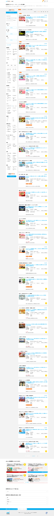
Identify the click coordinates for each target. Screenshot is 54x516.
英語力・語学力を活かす (9, 167)
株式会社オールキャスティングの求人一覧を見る (31, 39)
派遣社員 (14, 89)
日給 (11, 65)
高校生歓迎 (14, 74)
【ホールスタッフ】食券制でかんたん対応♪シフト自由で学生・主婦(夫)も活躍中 (36, 193)
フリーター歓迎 (9, 81)
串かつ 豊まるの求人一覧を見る (29, 332)
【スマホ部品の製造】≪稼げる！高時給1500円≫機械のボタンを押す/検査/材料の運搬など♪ (36, 163)
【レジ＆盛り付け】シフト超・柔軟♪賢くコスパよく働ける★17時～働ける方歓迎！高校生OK (36, 221)
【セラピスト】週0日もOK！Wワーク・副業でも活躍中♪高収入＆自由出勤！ (36, 177)
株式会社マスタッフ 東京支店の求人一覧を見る (31, 83)
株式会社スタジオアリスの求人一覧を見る (30, 97)
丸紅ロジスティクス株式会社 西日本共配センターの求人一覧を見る (34, 423)
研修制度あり (14, 153)
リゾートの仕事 (9, 100)
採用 (28, 512)
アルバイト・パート (9, 87)
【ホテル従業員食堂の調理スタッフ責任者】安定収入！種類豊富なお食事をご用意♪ (36, 280)
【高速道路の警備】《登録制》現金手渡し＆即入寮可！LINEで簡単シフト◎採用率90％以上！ (36, 382)
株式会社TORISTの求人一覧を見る (30, 214)
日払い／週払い (14, 69)
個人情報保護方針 (35, 512)
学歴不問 (8, 77)
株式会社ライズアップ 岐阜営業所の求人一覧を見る (32, 407)
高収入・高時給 (9, 69)
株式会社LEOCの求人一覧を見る (29, 289)
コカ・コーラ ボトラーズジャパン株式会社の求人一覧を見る (33, 156)
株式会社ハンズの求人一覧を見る (29, 127)
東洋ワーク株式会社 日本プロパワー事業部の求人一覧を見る (33, 303)
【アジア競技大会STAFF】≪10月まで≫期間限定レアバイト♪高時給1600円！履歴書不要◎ (36, 207)
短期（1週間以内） (15, 49)
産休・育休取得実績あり (14, 162)
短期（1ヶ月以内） (9, 52)
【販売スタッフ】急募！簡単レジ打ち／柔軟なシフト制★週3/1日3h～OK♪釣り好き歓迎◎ (36, 60)
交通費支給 (8, 155)
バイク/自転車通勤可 (9, 146)
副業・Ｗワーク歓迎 (14, 81)
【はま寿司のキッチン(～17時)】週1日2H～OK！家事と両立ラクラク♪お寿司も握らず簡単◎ (36, 339)
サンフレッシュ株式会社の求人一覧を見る (30, 25)
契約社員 (8, 89)
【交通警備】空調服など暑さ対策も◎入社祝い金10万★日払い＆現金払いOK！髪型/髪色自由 (36, 398)
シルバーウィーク (14, 59)
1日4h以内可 (14, 95)
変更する (12, 27)
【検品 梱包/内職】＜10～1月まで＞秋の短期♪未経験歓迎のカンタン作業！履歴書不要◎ (36, 18)
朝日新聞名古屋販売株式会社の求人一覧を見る (31, 273)
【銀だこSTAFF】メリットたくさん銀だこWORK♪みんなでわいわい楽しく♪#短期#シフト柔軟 (36, 46)
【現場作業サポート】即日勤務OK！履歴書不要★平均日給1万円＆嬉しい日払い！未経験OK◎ (36, 310)
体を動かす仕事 (9, 98)
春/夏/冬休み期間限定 (15, 54)
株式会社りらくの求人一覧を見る (29, 258)
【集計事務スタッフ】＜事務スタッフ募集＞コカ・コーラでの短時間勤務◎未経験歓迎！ (36, 444)
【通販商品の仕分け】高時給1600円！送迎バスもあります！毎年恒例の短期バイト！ (36, 430)
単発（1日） (8, 49)
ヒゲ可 (14, 139)
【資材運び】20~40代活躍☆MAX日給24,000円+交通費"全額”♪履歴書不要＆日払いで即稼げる (36, 118)
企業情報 (19, 512)
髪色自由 (8, 136)
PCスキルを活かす (15, 167)
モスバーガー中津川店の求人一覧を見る (30, 228)
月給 (15, 65)
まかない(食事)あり (9, 153)
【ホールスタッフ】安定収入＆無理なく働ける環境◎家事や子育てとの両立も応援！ (36, 325)
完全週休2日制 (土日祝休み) (9, 113)
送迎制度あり (14, 155)
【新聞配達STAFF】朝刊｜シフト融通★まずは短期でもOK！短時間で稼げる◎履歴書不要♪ (36, 265)
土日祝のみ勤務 (9, 108)
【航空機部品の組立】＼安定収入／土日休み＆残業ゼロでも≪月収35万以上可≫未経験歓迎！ (36, 134)
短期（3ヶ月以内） (15, 52)
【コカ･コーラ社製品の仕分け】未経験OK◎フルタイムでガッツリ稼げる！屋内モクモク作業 (36, 148)
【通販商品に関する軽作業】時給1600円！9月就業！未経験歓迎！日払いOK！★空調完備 (36, 32)
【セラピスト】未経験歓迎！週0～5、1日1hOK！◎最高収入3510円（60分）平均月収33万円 (36, 249)
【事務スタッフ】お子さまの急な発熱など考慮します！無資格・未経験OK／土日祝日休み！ (36, 414)
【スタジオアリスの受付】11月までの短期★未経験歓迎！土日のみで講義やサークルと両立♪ (36, 90)
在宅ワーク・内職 (14, 98)
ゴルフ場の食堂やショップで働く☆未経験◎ (27, 9)
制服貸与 (8, 158)
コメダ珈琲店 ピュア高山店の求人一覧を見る (31, 361)
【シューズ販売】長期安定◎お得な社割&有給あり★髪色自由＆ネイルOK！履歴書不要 (36, 235)
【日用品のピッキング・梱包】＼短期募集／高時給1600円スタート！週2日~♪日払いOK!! (36, 76)
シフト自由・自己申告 (9, 110)
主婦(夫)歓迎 (14, 77)
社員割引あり (14, 158)
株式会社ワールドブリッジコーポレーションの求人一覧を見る (33, 186)
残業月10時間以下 (14, 100)
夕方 (13, 119)
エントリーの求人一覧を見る (29, 437)
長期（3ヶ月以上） (9, 54)
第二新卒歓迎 (9, 82)
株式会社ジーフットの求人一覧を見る (30, 242)
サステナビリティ (25, 512)
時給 (8, 65)
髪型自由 (14, 136)
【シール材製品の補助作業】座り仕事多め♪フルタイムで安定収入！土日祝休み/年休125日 (36, 296)
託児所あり (8, 161)
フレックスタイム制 (14, 110)
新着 (41, 11)
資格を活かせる (14, 169)
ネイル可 (8, 139)
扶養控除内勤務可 (9, 96)
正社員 (14, 87)
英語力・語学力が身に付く (14, 146)
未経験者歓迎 (9, 74)
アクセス (22, 512)
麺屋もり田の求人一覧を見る (29, 200)
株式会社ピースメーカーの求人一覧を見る (30, 391)
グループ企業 (31, 512)
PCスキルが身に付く (9, 148)
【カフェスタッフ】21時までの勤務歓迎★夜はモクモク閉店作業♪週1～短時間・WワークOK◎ (36, 353)
